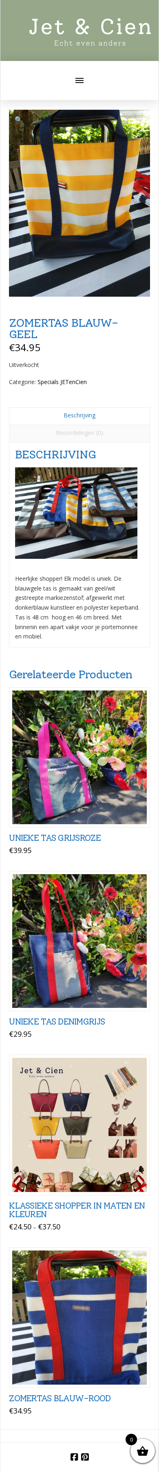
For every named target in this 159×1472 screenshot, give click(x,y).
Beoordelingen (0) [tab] (79, 432)
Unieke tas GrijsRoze (55, 838)
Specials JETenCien (62, 382)
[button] (79, 80)
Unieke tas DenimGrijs (57, 1021)
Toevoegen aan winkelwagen (83, 812)
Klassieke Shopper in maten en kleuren (77, 1210)
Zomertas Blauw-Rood (59, 1398)
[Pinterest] (84, 1457)
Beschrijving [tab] (79, 415)
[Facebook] (74, 1457)
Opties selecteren (82, 1180)
